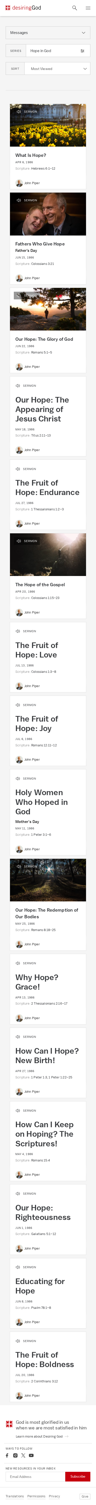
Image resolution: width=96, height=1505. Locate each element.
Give (85, 1496)
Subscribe (77, 1476)
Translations (15, 1496)
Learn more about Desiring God (39, 1436)
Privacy (54, 1496)
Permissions (36, 1496)
